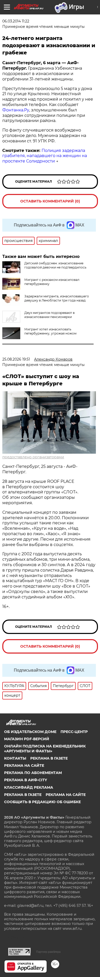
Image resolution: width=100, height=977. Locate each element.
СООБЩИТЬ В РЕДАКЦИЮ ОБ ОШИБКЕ (42, 802)
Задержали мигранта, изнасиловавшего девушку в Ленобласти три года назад (56, 298)
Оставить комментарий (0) (50, 201)
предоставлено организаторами (33, 457)
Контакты (15, 758)
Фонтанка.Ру (15, 110)
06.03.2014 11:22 (15, 21)
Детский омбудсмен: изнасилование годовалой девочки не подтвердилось (55, 265)
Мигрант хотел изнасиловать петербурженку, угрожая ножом (50, 331)
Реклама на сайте (24, 765)
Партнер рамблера (48, 951)
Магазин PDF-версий (26, 739)
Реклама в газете (49, 758)
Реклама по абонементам (33, 772)
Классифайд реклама (28, 787)
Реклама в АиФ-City (25, 780)
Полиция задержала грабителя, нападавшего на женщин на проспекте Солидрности (44, 156)
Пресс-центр (74, 731)
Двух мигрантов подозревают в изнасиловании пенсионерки (49, 315)
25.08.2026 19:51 (16, 359)
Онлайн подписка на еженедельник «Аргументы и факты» (45, 748)
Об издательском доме (30, 731)
